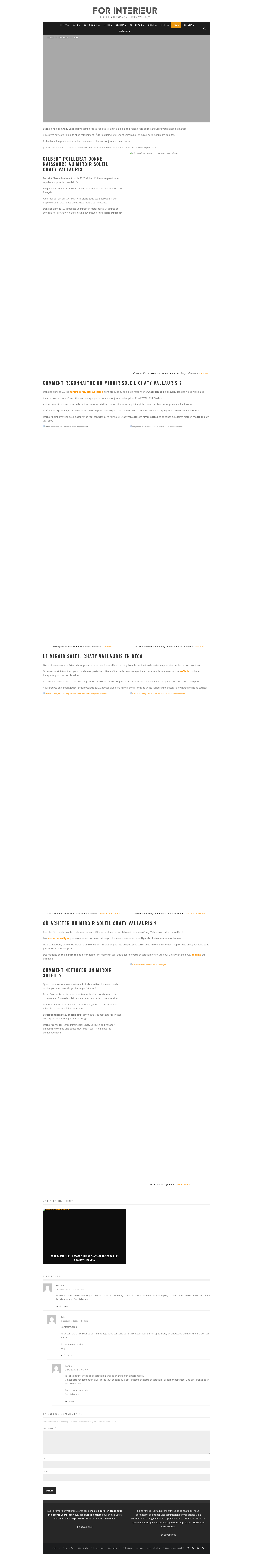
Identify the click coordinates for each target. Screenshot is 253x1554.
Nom (46, 1458)
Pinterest (203, 373)
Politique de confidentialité (173, 1548)
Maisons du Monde (110, 913)
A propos (139, 1548)
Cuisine (107, 25)
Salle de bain (136, 25)
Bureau (151, 25)
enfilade (184, 671)
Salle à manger (91, 25)
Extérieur (123, 31)
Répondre (63, 1306)
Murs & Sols (83, 1548)
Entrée (63, 25)
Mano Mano (183, 1184)
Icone (127, 89)
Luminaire (187, 25)
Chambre (120, 25)
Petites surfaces (69, 1548)
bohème (196, 954)
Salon (75, 25)
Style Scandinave (97, 1548)
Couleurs (55, 1548)
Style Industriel (113, 1548)
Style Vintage (128, 1548)
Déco (175, 25)
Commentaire (49, 1428)
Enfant (164, 25)
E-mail (46, 1471)
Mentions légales (153, 1548)
